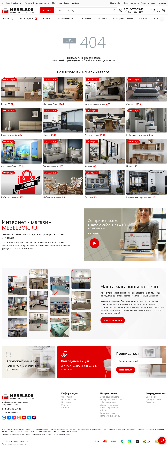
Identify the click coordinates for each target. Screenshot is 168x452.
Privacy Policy (45, 434)
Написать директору (110, 415)
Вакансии (150, 402)
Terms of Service (59, 434)
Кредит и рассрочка (131, 3)
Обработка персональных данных (15, 441)
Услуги (64, 405)
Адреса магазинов (113, 320)
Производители (68, 399)
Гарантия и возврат (148, 3)
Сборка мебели (116, 3)
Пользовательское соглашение (14, 444)
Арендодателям (153, 399)
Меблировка (57, 3)
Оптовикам (161, 3)
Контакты (65, 407)
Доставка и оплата (43, 3)
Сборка (103, 410)
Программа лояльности (111, 399)
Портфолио (66, 402)
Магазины (29, 3)
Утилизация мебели (109, 396)
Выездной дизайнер (71, 3)
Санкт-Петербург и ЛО (14, 3)
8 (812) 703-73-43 (133, 9)
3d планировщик (108, 402)
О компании (67, 396)
